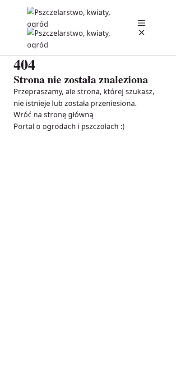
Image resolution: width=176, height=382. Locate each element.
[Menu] (141, 28)
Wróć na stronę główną (53, 114)
